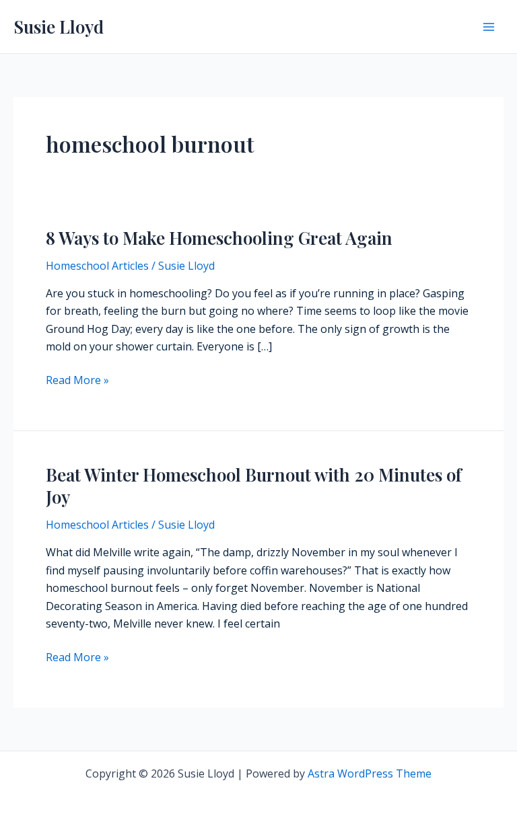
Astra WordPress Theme (370, 773)
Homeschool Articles (97, 265)
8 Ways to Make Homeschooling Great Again (219, 238)
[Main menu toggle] (489, 27)
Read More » (77, 380)
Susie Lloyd (58, 26)
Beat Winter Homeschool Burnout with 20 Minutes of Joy (254, 486)
